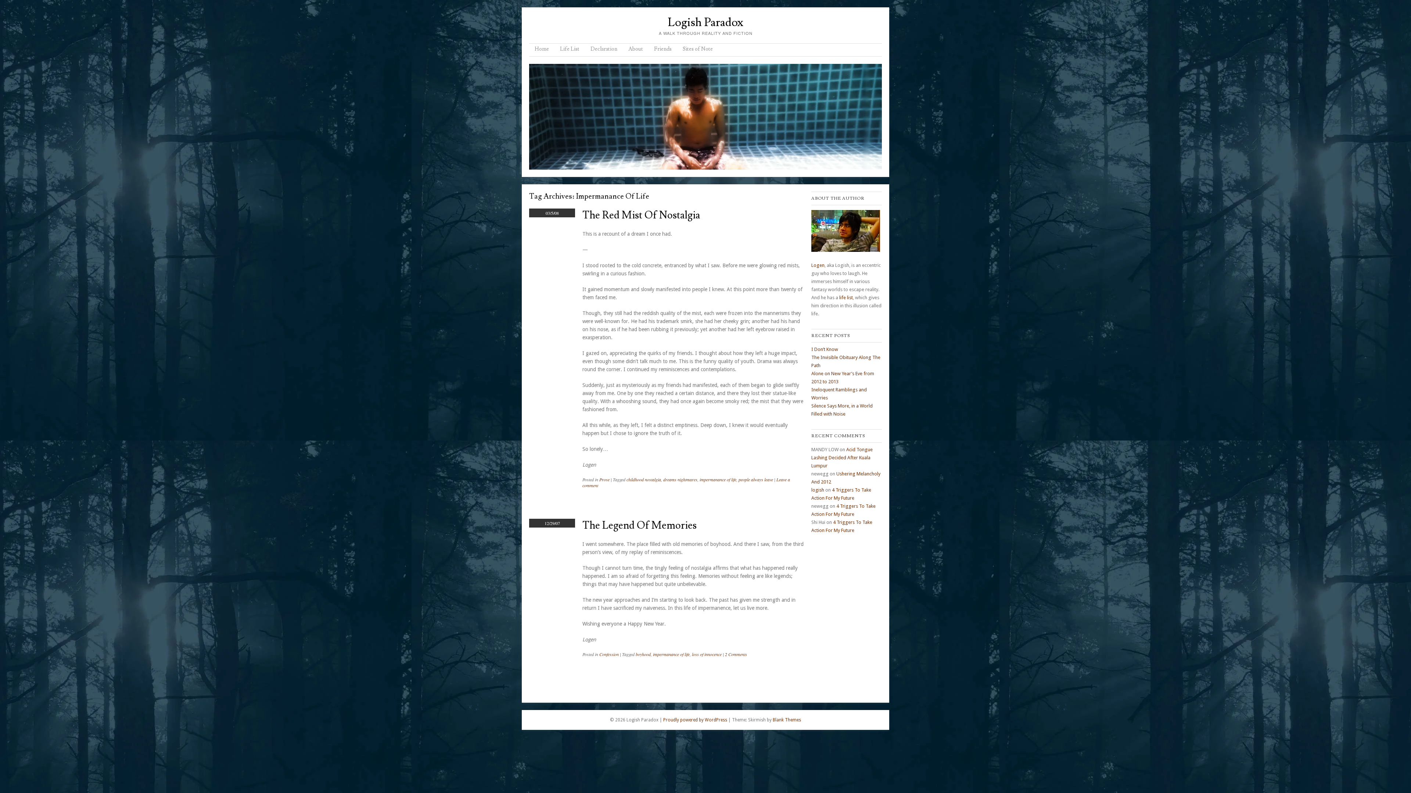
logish (817, 490)
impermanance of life (718, 479)
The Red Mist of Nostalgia (641, 215)
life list (846, 297)
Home (542, 49)
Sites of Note (698, 49)
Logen (818, 265)
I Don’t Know (824, 349)
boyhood (643, 654)
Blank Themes (787, 720)
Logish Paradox (705, 22)
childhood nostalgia (643, 479)
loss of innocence (707, 654)
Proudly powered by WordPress (695, 720)
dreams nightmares (680, 479)
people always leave (756, 479)
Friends (663, 49)
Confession (609, 654)
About (635, 49)
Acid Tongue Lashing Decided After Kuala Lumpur (842, 457)
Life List (569, 49)
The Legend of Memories (639, 525)
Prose (604, 479)
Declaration (603, 49)
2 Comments (736, 654)
